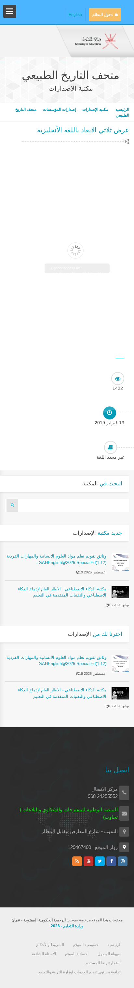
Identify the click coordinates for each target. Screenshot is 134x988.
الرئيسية (121, 109)
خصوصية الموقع (86, 945)
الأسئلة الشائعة (44, 954)
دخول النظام (102, 14)
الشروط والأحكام (50, 945)
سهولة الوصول (109, 954)
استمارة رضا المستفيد (103, 963)
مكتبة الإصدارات (95, 109)
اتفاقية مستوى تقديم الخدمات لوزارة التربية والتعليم (79, 972)
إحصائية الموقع (76, 954)
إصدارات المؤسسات (59, 109)
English (75, 14)
